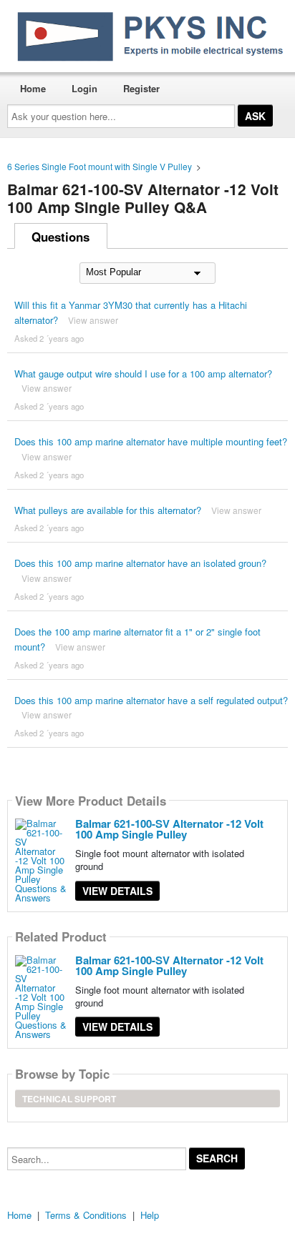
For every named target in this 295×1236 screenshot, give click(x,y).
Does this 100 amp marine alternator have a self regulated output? (151, 700)
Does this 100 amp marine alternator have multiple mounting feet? (150, 441)
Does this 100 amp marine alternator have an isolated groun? (140, 563)
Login (84, 88)
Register (141, 88)
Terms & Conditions (86, 1215)
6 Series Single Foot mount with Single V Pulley (99, 166)
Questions (61, 236)
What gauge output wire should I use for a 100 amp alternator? (143, 373)
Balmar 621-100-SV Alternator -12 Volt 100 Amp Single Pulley (169, 829)
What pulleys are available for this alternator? (107, 510)
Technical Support (69, 1098)
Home (33, 88)
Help (149, 1215)
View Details (117, 891)
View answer (93, 320)
